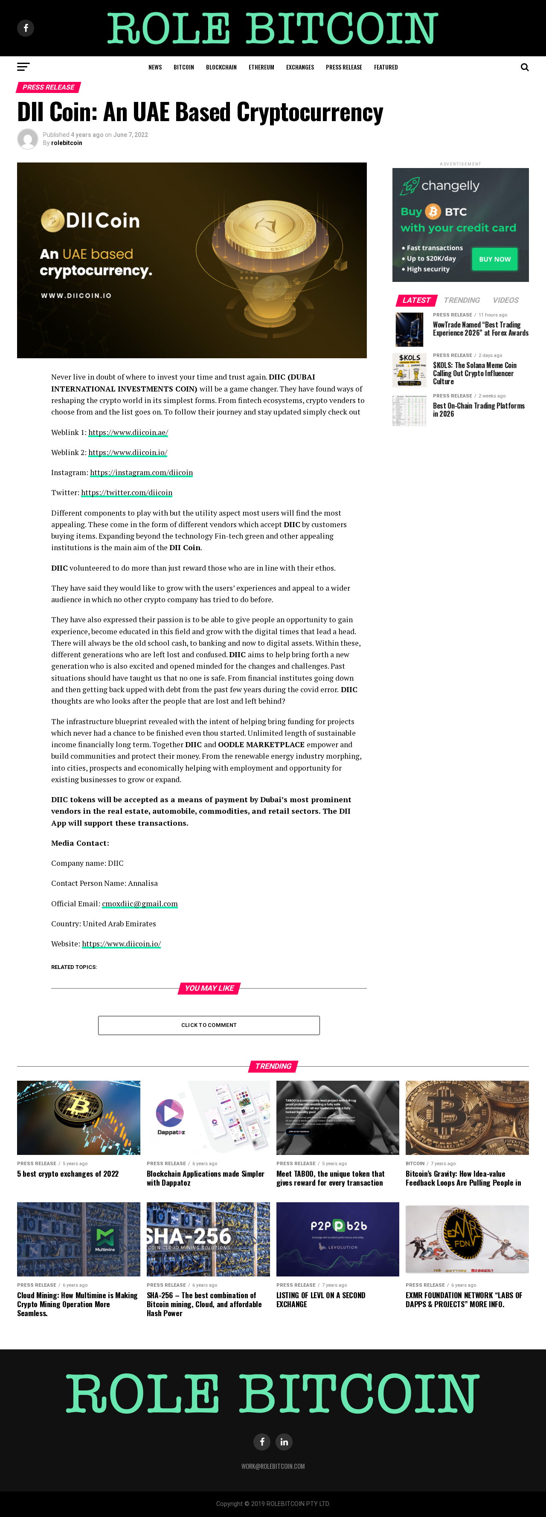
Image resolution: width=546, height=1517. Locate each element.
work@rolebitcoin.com (273, 1466)
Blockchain (221, 66)
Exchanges (300, 66)
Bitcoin (184, 66)
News (155, 66)
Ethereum (261, 66)
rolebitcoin (66, 142)
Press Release (344, 66)
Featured (386, 66)
